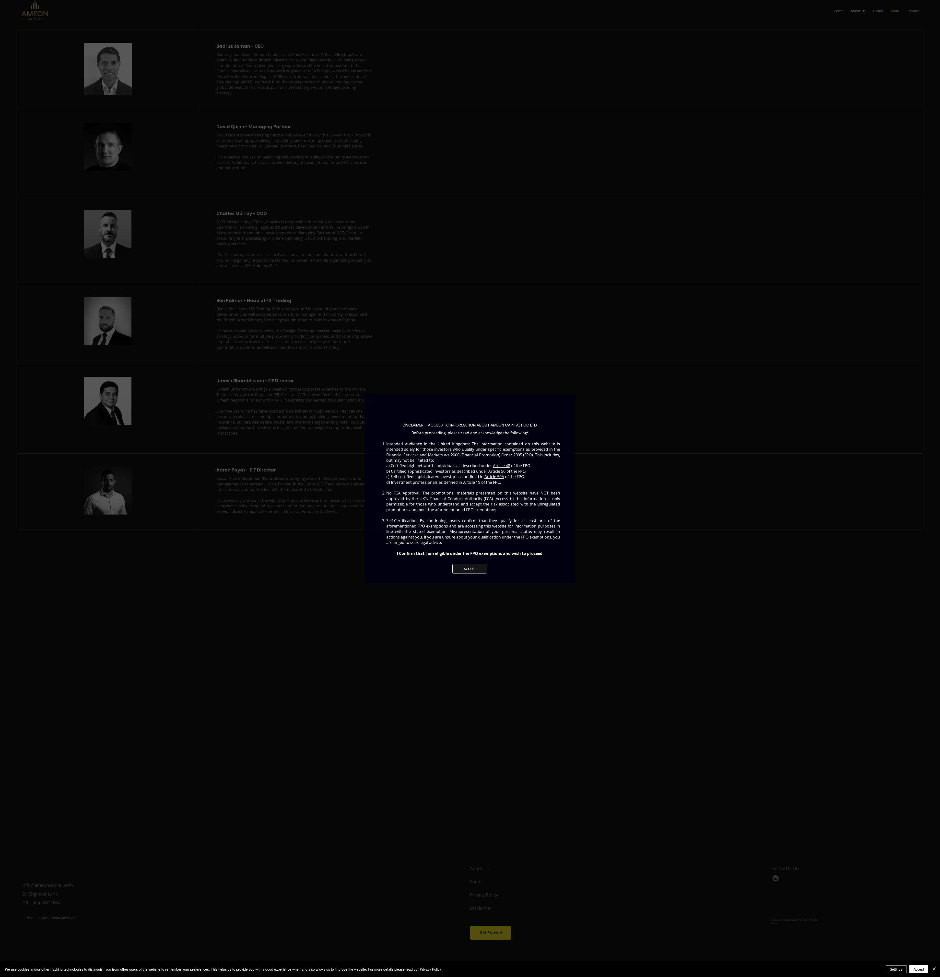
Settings (896, 969)
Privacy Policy (430, 969)
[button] (469, 568)
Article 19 (471, 482)
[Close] (934, 969)
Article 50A (494, 476)
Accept (919, 969)
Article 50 (496, 471)
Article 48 (501, 465)
